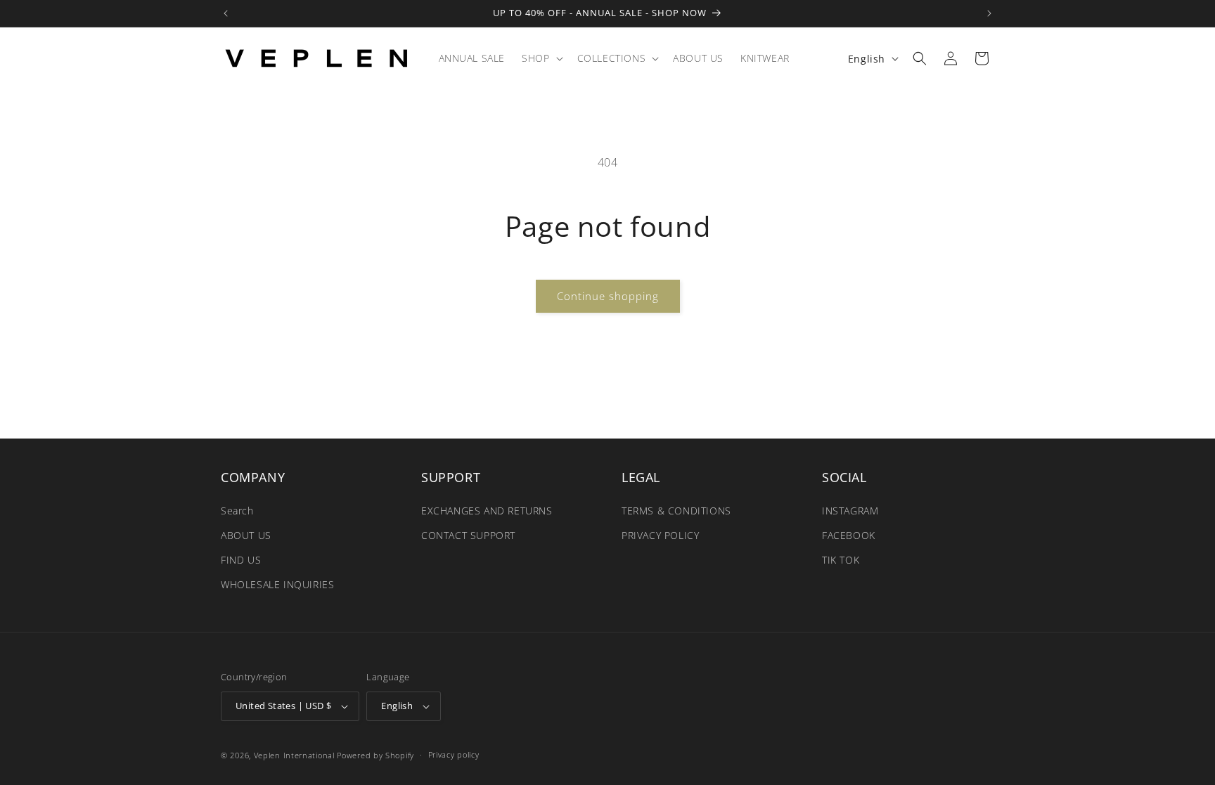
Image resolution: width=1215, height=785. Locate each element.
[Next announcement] (989, 13)
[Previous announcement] (225, 13)
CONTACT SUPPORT (468, 535)
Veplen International (294, 755)
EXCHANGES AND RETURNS (487, 510)
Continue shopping (608, 296)
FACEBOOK (848, 535)
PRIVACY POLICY (660, 535)
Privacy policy (454, 754)
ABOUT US (246, 535)
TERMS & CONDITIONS (676, 510)
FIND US (241, 559)
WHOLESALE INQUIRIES (277, 584)
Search (237, 510)
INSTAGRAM (850, 510)
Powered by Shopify (375, 755)
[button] (540, 58)
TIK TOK (840, 559)
